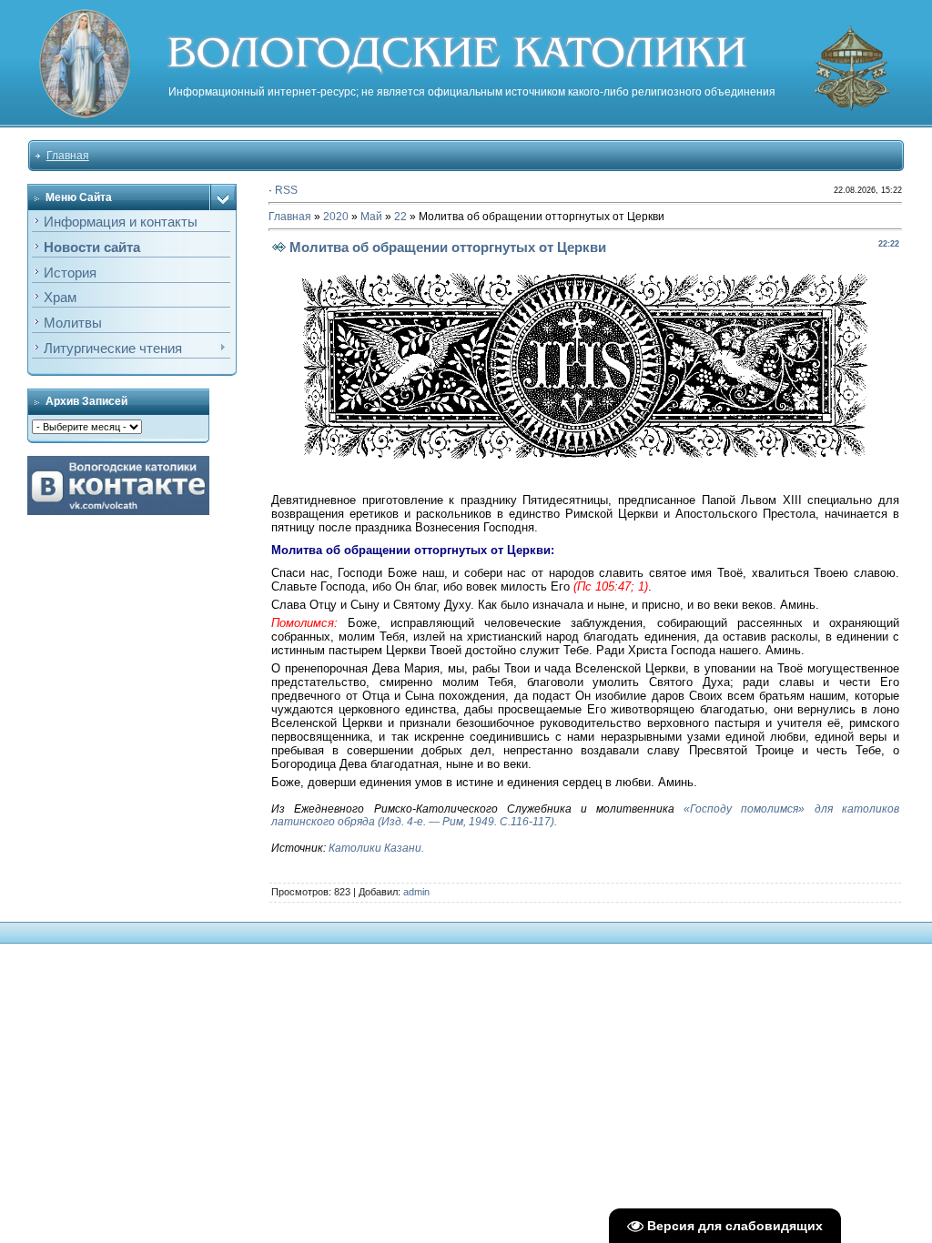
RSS (286, 190)
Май (371, 216)
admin (416, 891)
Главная (67, 155)
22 (400, 216)
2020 (336, 216)
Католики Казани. (376, 848)
